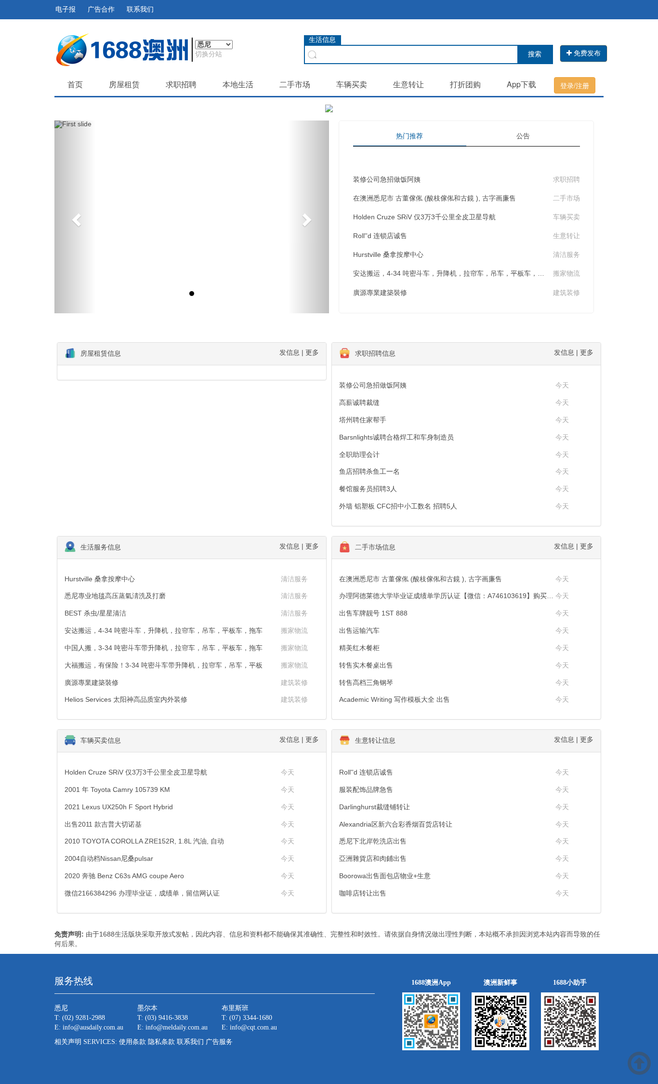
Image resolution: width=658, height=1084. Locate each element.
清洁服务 (566, 254)
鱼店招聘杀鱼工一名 (369, 471)
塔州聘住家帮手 (362, 420)
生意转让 (408, 84)
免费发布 (586, 53)
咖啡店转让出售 (362, 893)
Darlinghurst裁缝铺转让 (374, 807)
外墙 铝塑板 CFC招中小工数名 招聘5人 (398, 506)
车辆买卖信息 (100, 740)
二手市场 (294, 84)
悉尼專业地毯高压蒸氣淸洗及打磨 (115, 596)
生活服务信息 (100, 547)
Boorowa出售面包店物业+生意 (385, 876)
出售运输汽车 (359, 630)
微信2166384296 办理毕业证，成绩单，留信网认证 (142, 893)
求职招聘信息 (375, 353)
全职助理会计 (359, 454)
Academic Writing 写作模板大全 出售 (394, 699)
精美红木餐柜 (359, 648)
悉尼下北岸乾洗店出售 (373, 841)
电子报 (65, 9)
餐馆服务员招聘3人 (368, 489)
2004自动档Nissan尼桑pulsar (109, 858)
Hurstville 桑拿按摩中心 (388, 254)
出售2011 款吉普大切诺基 (103, 824)
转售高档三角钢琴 (366, 682)
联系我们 (140, 9)
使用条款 (132, 1041)
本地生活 (238, 84)
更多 (312, 352)
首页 (75, 84)
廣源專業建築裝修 (380, 292)
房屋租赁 (124, 84)
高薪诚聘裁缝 (359, 402)
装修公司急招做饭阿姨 (387, 179)
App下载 (521, 84)
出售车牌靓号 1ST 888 (373, 613)
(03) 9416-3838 (166, 1017)
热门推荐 (409, 136)
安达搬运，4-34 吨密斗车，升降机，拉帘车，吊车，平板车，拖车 (452, 273)
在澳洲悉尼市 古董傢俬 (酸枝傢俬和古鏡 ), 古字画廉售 (434, 198)
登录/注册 (574, 85)
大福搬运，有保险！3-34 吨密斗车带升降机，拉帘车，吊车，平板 (164, 665)
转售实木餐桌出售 (366, 665)
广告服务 (219, 1041)
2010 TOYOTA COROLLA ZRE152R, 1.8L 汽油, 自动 (144, 841)
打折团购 (465, 84)
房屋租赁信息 (100, 353)
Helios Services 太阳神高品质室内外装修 (126, 699)
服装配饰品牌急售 (366, 789)
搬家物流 (566, 273)
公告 (523, 136)
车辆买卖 (351, 84)
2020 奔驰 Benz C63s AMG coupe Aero (124, 876)
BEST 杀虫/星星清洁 (95, 613)
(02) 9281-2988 (83, 1017)
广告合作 (101, 9)
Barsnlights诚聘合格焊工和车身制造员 (396, 437)
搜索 (534, 54)
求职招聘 (181, 84)
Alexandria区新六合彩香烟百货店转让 (395, 824)
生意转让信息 (375, 740)
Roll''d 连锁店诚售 (380, 236)
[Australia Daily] (121, 49)
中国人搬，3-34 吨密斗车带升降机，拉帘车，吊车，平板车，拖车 (164, 648)
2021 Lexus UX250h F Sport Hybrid (119, 807)
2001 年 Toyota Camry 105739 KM (117, 789)
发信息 (289, 352)
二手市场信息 (375, 547)
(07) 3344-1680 (250, 1017)
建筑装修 (566, 292)
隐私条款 (161, 1041)
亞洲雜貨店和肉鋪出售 (373, 858)
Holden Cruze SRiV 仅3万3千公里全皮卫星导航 (424, 217)
